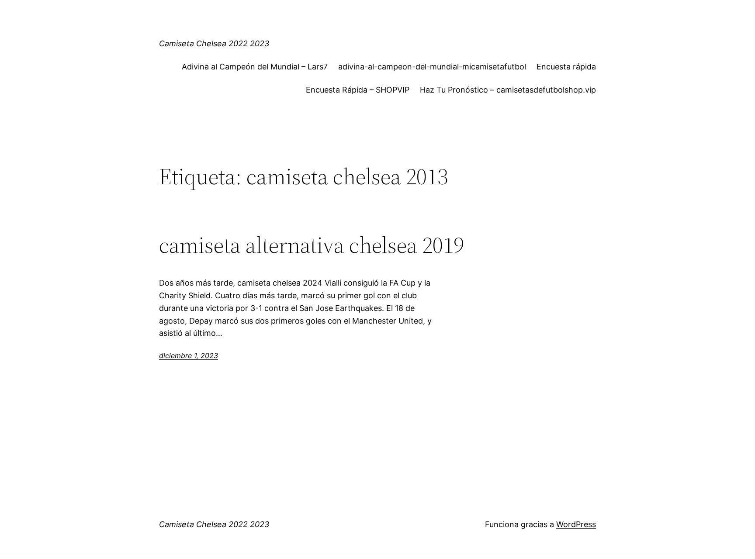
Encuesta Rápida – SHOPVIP (357, 89)
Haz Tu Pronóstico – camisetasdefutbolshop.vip (508, 89)
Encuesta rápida (566, 66)
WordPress (576, 524)
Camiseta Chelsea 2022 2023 (214, 43)
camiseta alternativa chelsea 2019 (311, 245)
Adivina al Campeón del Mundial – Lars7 (255, 66)
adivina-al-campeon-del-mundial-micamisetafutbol (432, 66)
